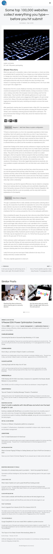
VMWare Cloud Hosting (8, 319)
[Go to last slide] (3, 298)
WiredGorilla (6, 375)
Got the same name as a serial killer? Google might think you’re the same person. (39, 305)
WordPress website (26, 415)
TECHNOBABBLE (7, 518)
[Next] (50, 298)
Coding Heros (6, 348)
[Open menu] (49, 3)
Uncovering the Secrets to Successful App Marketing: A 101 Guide (20, 337)
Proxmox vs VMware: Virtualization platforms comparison (18, 424)
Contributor (23, 23)
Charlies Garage (7, 334)
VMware (5, 326)
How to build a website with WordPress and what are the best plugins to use (23, 496)
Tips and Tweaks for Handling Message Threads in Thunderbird (20, 392)
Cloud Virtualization (7, 493)
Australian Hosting (7, 447)
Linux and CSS (6, 479)
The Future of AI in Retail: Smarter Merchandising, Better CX (18, 532)
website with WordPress (14, 411)
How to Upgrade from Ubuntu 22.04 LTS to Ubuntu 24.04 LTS (19, 507)
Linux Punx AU (6, 389)
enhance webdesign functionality (31, 413)
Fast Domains (6, 504)
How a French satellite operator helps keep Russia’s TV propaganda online (40, 269)
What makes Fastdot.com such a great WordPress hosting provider (21, 483)
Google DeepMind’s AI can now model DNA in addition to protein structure (22, 521)
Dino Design (5, 535)
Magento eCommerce (26, 6)
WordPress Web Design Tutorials (10, 467)
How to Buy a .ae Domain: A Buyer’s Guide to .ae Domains (18, 352)
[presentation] (13, 293)
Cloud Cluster (7, 361)
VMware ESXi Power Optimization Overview (21, 322)
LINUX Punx (5, 433)
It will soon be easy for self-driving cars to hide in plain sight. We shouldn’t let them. (13, 269)
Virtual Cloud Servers (8, 420)
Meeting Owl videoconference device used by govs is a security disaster (13, 305)
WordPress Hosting (7, 402)
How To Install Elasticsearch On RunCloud (13, 437)
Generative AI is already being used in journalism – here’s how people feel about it (25, 470)
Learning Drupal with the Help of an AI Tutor (14, 364)
